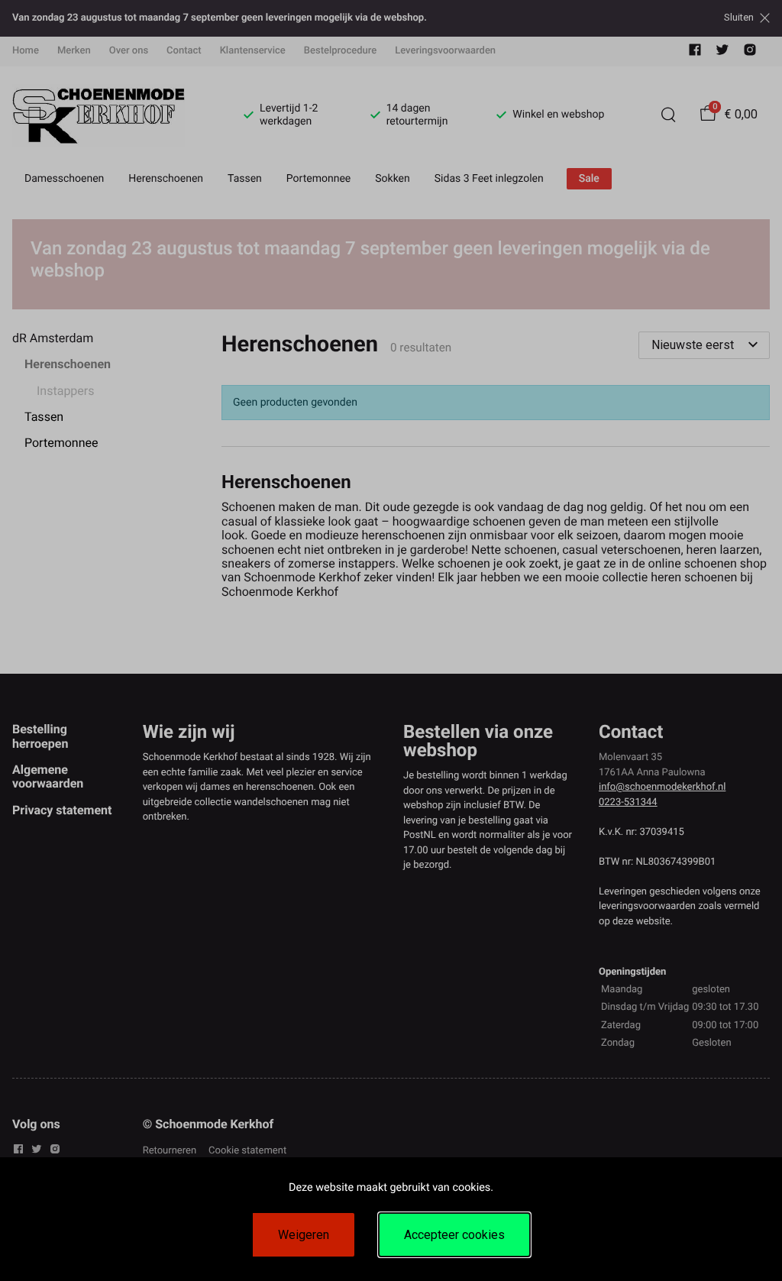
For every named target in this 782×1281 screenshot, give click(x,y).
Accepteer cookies (454, 1235)
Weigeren (303, 1235)
